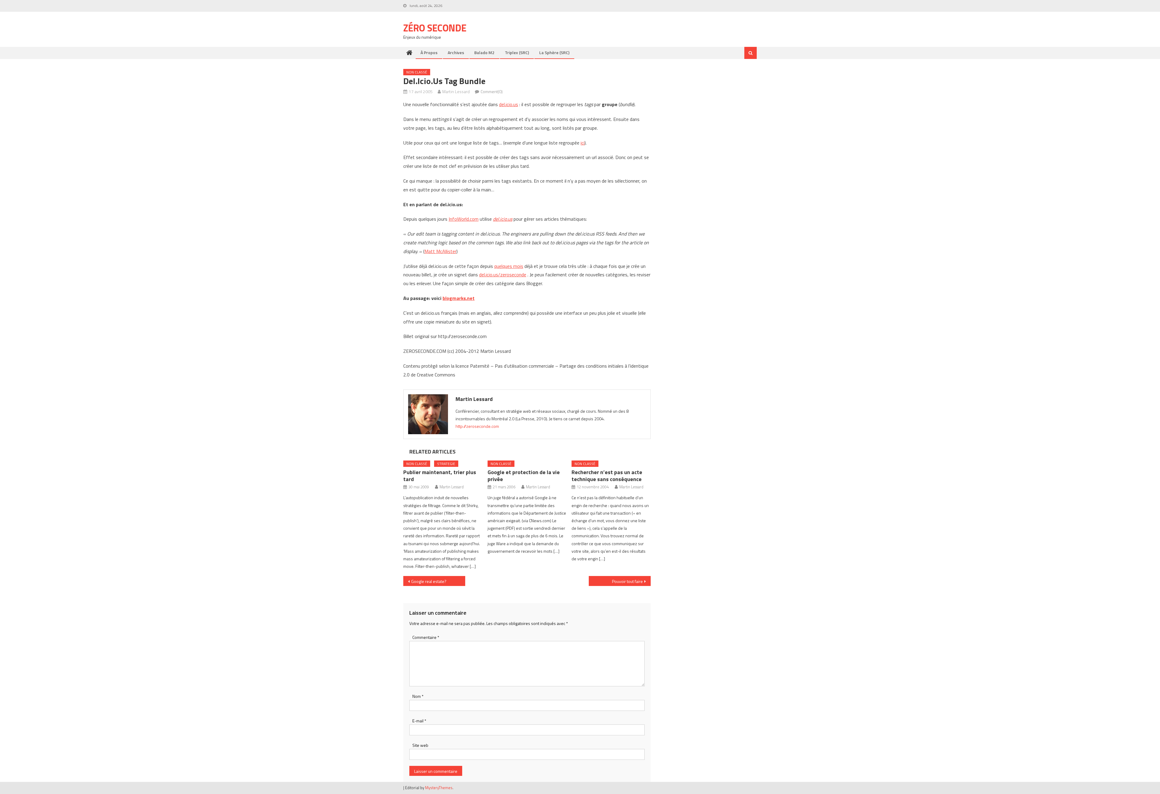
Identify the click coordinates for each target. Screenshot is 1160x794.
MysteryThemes (439, 788)
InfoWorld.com (463, 219)
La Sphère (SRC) (554, 52)
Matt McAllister (440, 251)
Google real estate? (428, 581)
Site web (420, 745)
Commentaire (425, 637)
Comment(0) (492, 91)
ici (583, 142)
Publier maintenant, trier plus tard (439, 475)
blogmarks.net (459, 298)
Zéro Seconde (434, 28)
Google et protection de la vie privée (524, 475)
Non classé (416, 72)
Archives (456, 52)
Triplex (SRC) (517, 52)
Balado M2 (484, 52)
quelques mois (508, 266)
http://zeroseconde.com (477, 426)
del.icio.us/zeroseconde (502, 274)
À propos (428, 52)
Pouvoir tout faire (627, 581)
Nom (418, 696)
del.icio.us (508, 104)
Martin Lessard (456, 91)
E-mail (419, 721)
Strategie (446, 464)
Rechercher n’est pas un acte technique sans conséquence (607, 475)
